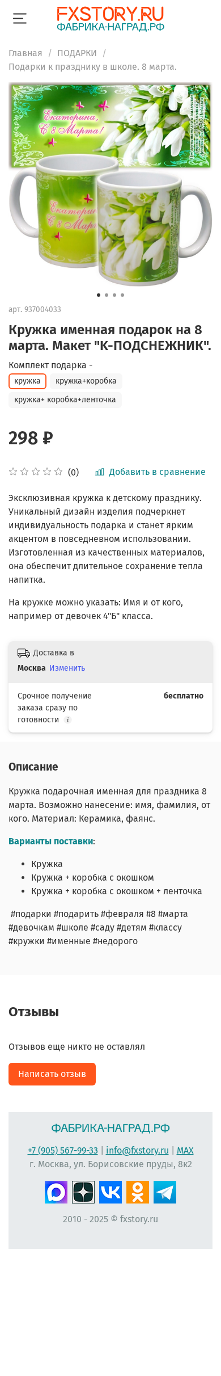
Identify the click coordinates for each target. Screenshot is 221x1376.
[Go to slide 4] (122, 295)
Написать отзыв (52, 1073)
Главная (25, 53)
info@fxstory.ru (137, 1150)
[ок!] (137, 1191)
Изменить (67, 668)
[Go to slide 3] (114, 295)
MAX (185, 1150)
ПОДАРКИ (77, 53)
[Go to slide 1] (98, 295)
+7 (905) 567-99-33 (63, 1150)
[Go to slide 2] (106, 295)
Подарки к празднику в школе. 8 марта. (92, 66)
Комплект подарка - (50, 365)
